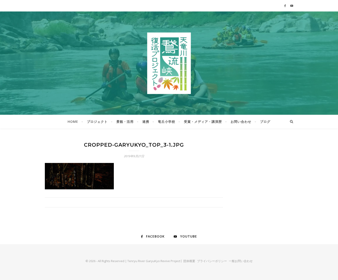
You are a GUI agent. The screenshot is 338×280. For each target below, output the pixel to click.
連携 (145, 121)
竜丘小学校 (166, 121)
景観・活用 (125, 121)
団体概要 (189, 261)
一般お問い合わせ (241, 261)
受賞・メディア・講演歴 (203, 121)
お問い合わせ (241, 121)
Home (73, 121)
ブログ (265, 121)
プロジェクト (97, 121)
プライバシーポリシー (212, 261)
